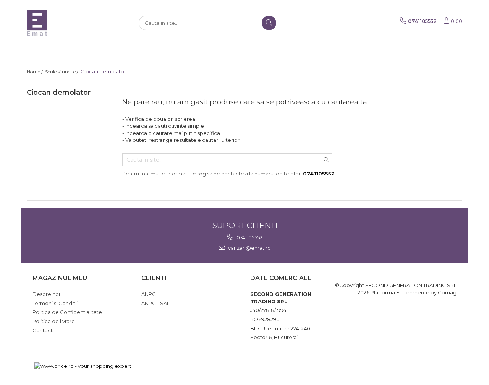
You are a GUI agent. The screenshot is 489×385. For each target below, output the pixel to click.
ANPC (148, 294)
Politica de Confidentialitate (67, 312)
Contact (42, 330)
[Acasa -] (65, 23)
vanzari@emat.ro (249, 248)
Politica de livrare (53, 321)
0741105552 (248, 237)
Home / (35, 72)
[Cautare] (269, 23)
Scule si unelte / (62, 72)
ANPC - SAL (155, 303)
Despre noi (46, 294)
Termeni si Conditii (55, 303)
